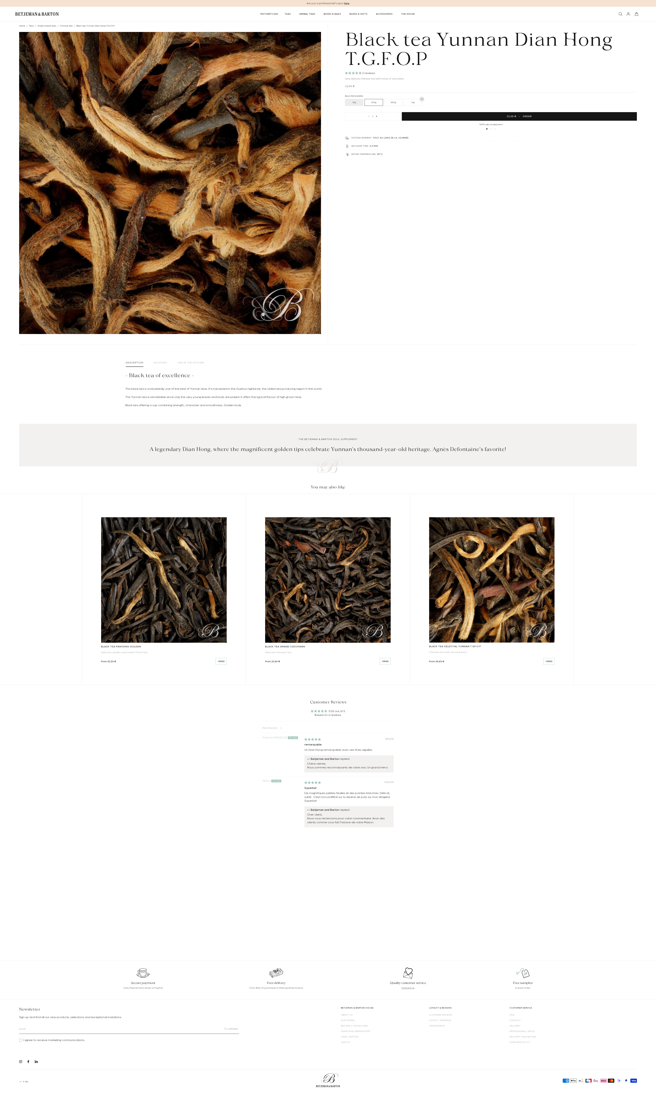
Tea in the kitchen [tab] (190, 362)
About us (347, 1015)
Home (22, 26)
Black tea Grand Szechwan (285, 646)
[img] (312, 739)
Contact (515, 1020)
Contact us (407, 987)
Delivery (515, 1026)
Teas (31, 26)
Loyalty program (440, 1020)
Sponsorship (437, 1026)
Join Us (345, 1042)
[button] (353, 73)
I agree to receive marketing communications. (54, 1040)
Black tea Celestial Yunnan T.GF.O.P (455, 646)
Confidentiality (520, 1042)
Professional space (522, 1031)
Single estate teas (46, 26)
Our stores (348, 1020)
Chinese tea (66, 26)
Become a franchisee (354, 1026)
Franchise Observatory (356, 1031)
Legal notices (350, 1037)
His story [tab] (160, 362)
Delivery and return (523, 1037)
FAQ (512, 1015)
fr (20, 1081)
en (26, 1081)
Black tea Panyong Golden (121, 646)
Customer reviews (440, 1015)
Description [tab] (134, 362)
